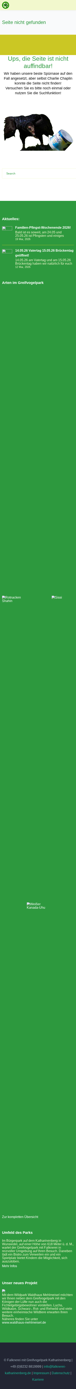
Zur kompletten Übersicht (20, 1217)
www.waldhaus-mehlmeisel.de (24, 1322)
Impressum (41, 1373)
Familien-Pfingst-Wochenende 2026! (43, 227)
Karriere (38, 1379)
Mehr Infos (9, 1266)
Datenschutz (61, 1373)
